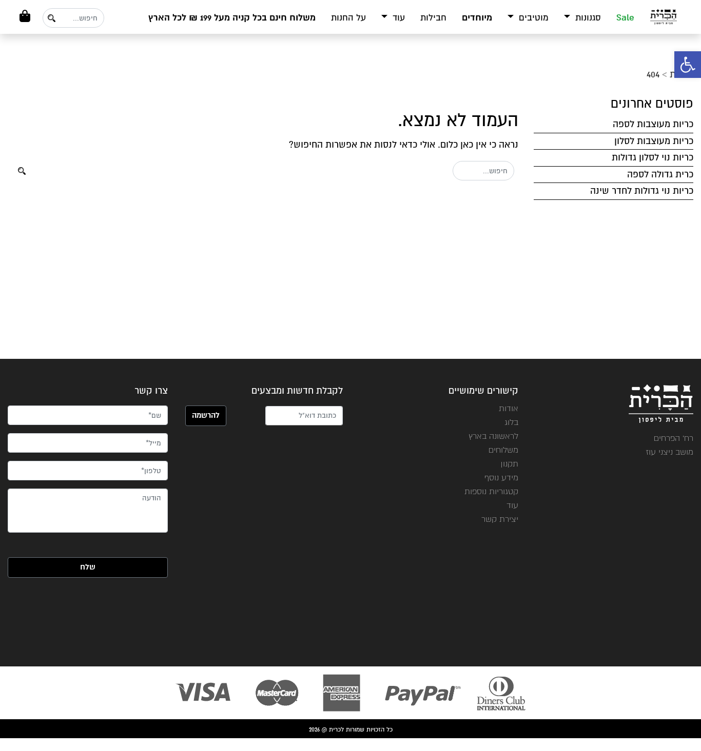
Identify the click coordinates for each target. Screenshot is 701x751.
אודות (508, 408)
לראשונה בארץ (493, 436)
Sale (625, 18)
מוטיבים (532, 17)
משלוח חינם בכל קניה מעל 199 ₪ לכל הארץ (232, 18)
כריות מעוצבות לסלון (653, 141)
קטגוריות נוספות (491, 491)
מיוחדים (477, 18)
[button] (687, 64)
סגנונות (587, 17)
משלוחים (503, 450)
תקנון (509, 464)
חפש (51, 18)
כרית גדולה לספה (660, 174)
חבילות (433, 17)
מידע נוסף (501, 477)
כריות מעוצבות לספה (653, 124)
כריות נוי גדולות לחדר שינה (641, 190)
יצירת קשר (499, 519)
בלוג (511, 422)
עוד (397, 17)
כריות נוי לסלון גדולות (652, 157)
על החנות (348, 17)
